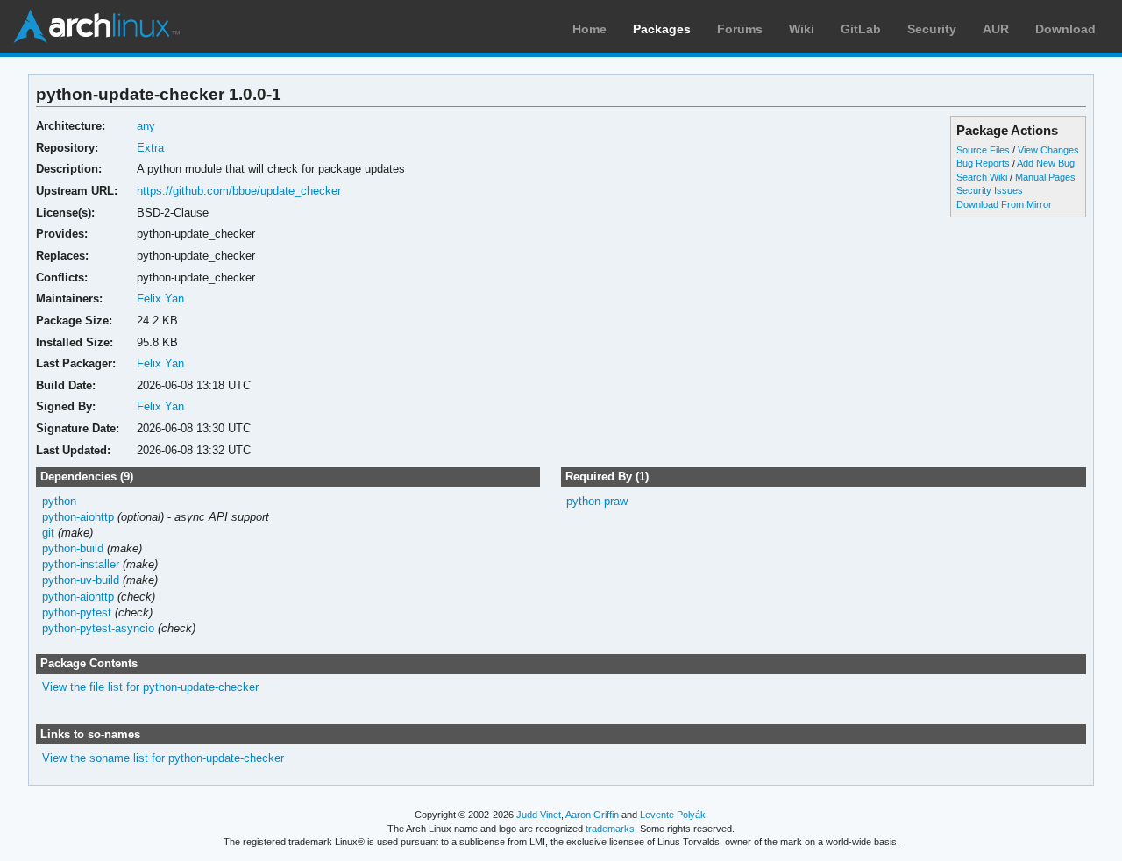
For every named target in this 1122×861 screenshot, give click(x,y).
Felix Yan (160, 298)
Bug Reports (983, 163)
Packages (662, 29)
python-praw (597, 501)
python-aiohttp (78, 516)
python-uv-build (80, 580)
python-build (72, 548)
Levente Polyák (673, 814)
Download (1065, 29)
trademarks (610, 828)
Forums (740, 29)
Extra (150, 147)
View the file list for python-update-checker (150, 687)
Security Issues (989, 190)
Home (589, 29)
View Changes (1048, 150)
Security (931, 29)
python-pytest (76, 612)
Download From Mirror (1004, 204)
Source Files (983, 150)
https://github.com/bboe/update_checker (239, 190)
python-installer (80, 564)
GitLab (861, 29)
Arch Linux (96, 26)
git (48, 532)
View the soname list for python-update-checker (163, 758)
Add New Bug (1046, 163)
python (59, 501)
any (146, 125)
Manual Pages (1045, 177)
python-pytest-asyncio (98, 628)
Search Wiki (981, 177)
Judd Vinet (538, 814)
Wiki (801, 29)
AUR (996, 29)
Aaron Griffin (592, 814)
